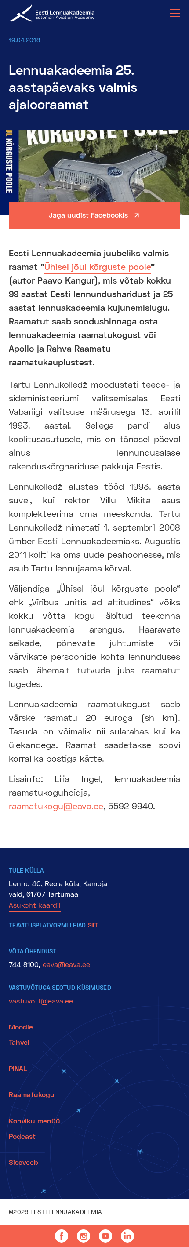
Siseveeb (23, 1162)
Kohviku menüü (35, 1120)
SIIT (93, 925)
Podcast (22, 1136)
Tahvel (19, 1042)
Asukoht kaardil (35, 905)
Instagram (83, 1236)
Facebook (61, 1236)
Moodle (21, 1026)
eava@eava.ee (66, 964)
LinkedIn (127, 1236)
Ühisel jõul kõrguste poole (97, 266)
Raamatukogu (32, 1094)
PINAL (18, 1068)
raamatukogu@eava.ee (56, 805)
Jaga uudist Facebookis (88, 215)
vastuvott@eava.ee (42, 1000)
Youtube (105, 1236)
